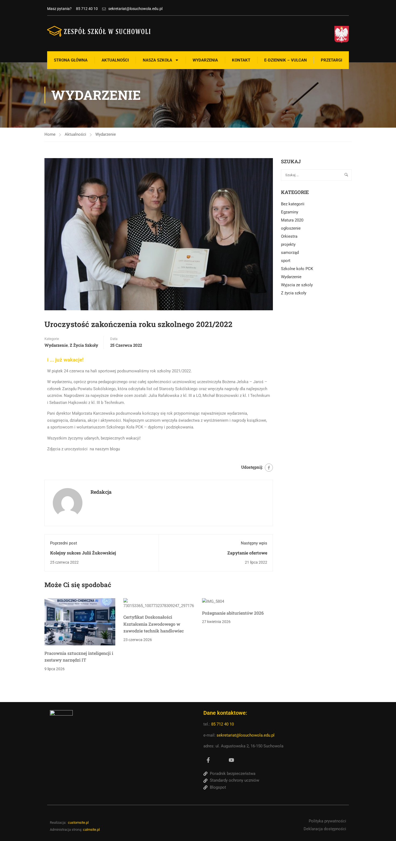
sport (285, 260)
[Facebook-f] (208, 760)
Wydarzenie (105, 134)
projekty (288, 244)
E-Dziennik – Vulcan (285, 60)
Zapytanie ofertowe (247, 553)
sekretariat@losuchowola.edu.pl (246, 735)
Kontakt (241, 60)
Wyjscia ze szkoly (297, 284)
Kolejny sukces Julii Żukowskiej (83, 553)
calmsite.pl (91, 830)
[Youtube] (231, 760)
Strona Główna (71, 60)
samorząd (290, 252)
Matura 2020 (292, 220)
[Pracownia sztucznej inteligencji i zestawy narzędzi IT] (79, 621)
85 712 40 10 (223, 724)
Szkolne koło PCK (297, 268)
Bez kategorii (292, 204)
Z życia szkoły (84, 345)
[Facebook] (269, 468)
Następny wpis (254, 543)
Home (49, 134)
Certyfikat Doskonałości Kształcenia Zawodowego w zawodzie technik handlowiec (153, 624)
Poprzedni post (63, 543)
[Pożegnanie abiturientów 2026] (213, 601)
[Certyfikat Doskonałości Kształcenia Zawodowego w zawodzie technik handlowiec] (158, 603)
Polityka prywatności (327, 821)
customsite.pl (78, 822)
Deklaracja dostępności (325, 828)
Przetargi (331, 60)
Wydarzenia (205, 60)
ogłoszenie (291, 228)
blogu (115, 449)
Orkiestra (289, 236)
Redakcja (101, 492)
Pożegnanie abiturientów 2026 (233, 613)
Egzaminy (289, 212)
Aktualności (115, 60)
